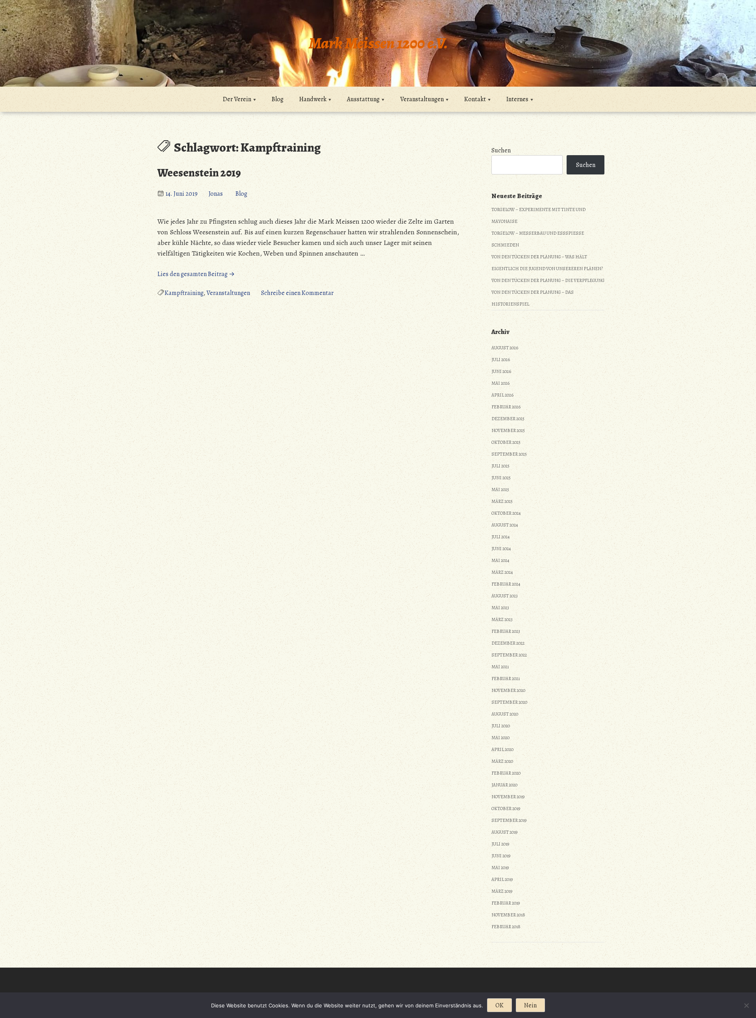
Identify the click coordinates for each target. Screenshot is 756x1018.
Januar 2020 (504, 785)
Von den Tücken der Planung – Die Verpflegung (547, 280)
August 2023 (504, 596)
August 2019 (504, 832)
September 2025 (509, 454)
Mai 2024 (500, 560)
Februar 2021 (505, 678)
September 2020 (509, 702)
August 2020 (504, 714)
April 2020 (502, 749)
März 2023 (502, 619)
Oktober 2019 (505, 808)
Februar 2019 (505, 903)
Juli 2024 (500, 537)
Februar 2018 (506, 926)
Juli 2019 (500, 844)
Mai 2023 (500, 607)
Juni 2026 (501, 371)
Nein (530, 1005)
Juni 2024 (501, 548)
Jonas (216, 193)
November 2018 (508, 915)
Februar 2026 (506, 407)
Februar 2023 (505, 631)
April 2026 (502, 395)
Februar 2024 (505, 584)
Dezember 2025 (507, 418)
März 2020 (502, 761)
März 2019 (501, 891)
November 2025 (508, 430)
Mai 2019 (500, 867)
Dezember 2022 (507, 643)
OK (499, 1005)
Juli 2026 (500, 359)
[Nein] (746, 1005)
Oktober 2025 (506, 442)
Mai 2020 (500, 737)
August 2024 (504, 525)
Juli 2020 (500, 726)
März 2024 (502, 572)
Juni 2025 (501, 478)
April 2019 (502, 879)
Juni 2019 (500, 856)
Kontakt (475, 99)
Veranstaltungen (422, 99)
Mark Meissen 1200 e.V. (378, 43)
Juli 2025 (500, 466)
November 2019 (507, 797)
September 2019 (508, 820)
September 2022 (509, 655)
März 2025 (502, 501)
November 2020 (508, 690)
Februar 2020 (506, 773)
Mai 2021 (500, 667)
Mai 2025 (500, 489)
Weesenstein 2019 (199, 172)
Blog (278, 99)
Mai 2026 (500, 383)
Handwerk (312, 99)
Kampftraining (184, 293)
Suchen (501, 150)
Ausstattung (363, 99)
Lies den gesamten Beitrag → (196, 274)
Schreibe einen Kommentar (297, 293)
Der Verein (237, 99)
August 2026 (504, 348)
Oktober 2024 (506, 513)
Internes (517, 99)
